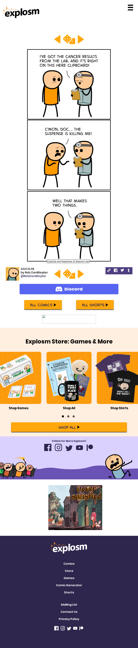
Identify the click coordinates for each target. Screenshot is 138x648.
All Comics (41, 304)
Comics (69, 564)
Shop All (67, 427)
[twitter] (122, 271)
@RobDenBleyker (33, 276)
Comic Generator (69, 585)
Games (69, 578)
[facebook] (115, 271)
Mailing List (69, 605)
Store (69, 571)
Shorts (69, 592)
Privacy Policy (69, 619)
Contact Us (69, 612)
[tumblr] (129, 271)
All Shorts (93, 304)
